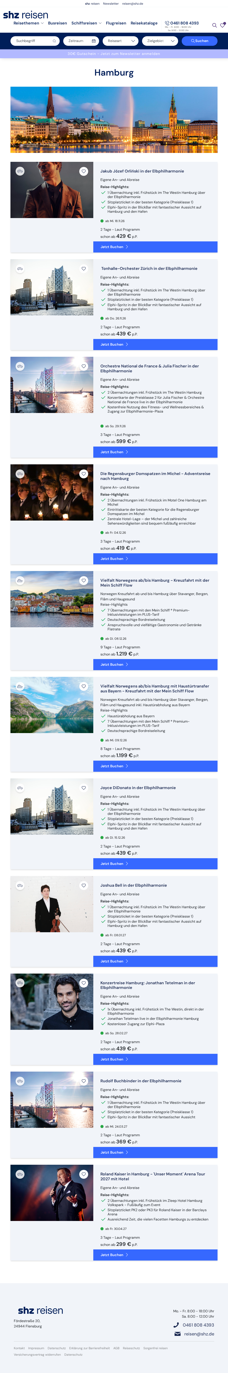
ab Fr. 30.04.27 (115, 1229)
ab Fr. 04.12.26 (115, 533)
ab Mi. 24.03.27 (115, 1126)
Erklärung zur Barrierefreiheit (89, 1348)
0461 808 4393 (184, 23)
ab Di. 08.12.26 (115, 639)
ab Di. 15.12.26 (114, 838)
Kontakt (19, 1348)
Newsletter (111, 4)
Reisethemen (26, 23)
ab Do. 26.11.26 (115, 318)
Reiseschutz (131, 1348)
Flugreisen (116, 23)
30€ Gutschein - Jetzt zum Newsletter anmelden (114, 53)
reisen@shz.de (132, 4)
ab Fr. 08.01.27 (115, 935)
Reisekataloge (144, 23)
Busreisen (57, 23)
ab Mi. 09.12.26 (115, 740)
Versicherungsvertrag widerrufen (37, 1355)
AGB (116, 1348)
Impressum (36, 1348)
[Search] (214, 25)
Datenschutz (57, 1348)
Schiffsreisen (84, 23)
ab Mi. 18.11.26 (114, 221)
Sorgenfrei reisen (155, 1348)
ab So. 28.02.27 (115, 1033)
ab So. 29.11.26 (115, 426)
